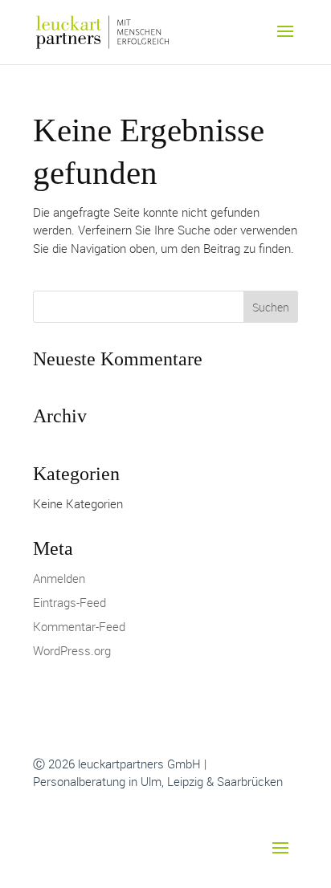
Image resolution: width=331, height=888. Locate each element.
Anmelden (59, 578)
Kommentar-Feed (79, 626)
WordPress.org (72, 650)
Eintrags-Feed (69, 602)
